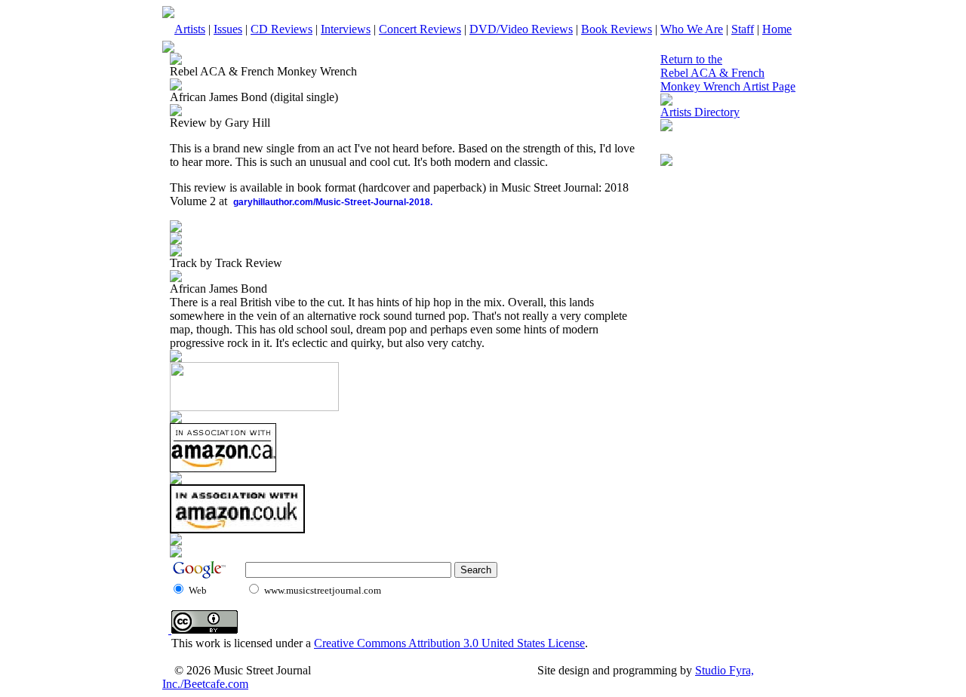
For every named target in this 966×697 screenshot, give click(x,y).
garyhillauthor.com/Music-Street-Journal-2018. (332, 202)
